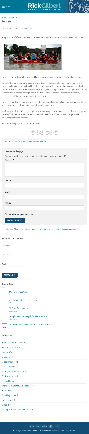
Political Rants (9, 17)
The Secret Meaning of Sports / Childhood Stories (31, 324)
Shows (5, 390)
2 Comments (15, 311)
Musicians (6, 367)
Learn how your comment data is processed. (56, 229)
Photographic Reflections (13, 371)
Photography (7, 376)
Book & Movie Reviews (12, 343)
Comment (9, 160)
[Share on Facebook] (37, 132)
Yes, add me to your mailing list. (21, 214)
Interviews (6, 357)
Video (4, 405)
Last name (6, 255)
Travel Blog (6, 400)
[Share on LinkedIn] (56, 132)
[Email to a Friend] (47, 132)
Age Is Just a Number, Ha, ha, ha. (23, 300)
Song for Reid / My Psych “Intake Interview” (28, 316)
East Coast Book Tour (11, 348)
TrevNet (72, 431)
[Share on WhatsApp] (33, 132)
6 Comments (16, 319)
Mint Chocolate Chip (18, 292)
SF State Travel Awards (19, 308)
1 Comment (15, 295)
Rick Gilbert (28, 29)
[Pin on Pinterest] (51, 132)
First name (6, 245)
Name (8, 181)
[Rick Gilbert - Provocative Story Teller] (44, 6)
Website (8, 203)
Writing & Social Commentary (15, 410)
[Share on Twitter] (42, 132)
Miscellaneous (8, 362)
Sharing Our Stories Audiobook (15, 386)
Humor (5, 352)
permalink (42, 142)
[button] (6, 7)
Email (7, 192)
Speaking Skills (8, 395)
